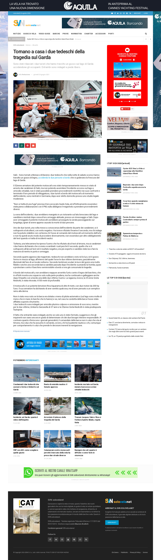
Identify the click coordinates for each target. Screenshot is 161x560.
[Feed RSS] (130, 13)
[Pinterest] (127, 13)
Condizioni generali (55, 528)
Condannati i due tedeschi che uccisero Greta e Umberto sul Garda (26, 387)
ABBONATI (137, 13)
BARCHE (56, 34)
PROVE (66, 34)
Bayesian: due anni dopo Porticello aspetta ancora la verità (134, 187)
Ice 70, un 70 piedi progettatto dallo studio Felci (126, 336)
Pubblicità (124, 552)
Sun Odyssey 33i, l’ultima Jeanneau (122, 258)
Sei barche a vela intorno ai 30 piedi (122, 263)
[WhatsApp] (121, 13)
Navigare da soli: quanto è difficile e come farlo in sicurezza (86, 453)
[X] (117, 13)
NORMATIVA (76, 34)
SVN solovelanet (18, 45)
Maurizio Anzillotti (81, 524)
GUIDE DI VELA (29, 34)
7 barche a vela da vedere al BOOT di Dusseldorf (126, 249)
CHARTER (88, 34)
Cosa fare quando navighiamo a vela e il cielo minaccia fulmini (135, 203)
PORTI (111, 34)
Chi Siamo (115, 552)
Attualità (35, 45)
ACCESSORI (100, 34)
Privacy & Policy (135, 552)
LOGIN (146, 13)
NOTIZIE (17, 34)
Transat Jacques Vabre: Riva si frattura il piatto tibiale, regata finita (88, 420)
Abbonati (112, 522)
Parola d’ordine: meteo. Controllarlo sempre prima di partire (135, 219)
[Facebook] (115, 13)
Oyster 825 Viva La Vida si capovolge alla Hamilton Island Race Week (50, 39)
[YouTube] (112, 13)
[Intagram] (124, 13)
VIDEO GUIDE (44, 34)
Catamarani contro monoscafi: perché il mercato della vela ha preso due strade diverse (57, 453)
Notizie (28, 45)
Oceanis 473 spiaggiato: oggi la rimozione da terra (127, 254)
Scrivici (145, 552)
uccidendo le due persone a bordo (54, 177)
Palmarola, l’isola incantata (119, 268)
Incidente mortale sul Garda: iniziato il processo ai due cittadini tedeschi (87, 387)
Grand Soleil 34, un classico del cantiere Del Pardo (127, 318)
